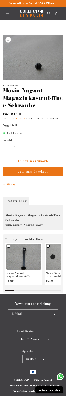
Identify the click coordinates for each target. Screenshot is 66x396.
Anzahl (7, 140)
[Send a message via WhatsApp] (60, 377)
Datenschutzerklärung (23, 385)
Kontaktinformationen (26, 391)
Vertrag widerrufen (49, 390)
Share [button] (11, 185)
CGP (26, 380)
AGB (43, 385)
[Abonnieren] (54, 313)
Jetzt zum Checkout (33, 171)
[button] (7, 13)
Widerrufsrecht (42, 380)
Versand (20, 118)
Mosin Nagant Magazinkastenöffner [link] (19, 274)
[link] (23, 257)
